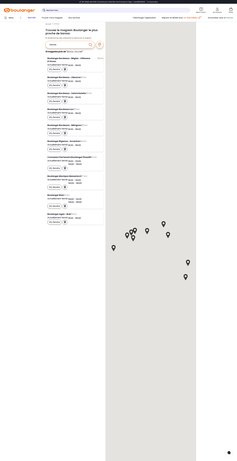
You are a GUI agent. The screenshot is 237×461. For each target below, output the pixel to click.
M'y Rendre (55, 70)
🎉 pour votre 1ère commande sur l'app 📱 (118, 2)
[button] (133, 238)
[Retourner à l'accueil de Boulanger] (19, 10)
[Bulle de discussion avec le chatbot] (229, 453)
